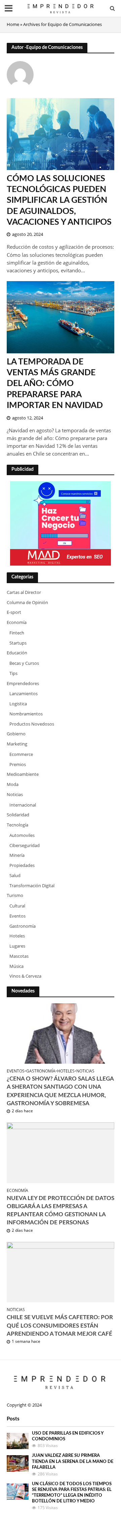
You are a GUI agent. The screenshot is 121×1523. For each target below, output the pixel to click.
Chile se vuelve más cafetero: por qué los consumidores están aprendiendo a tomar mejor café (60, 1325)
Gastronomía (40, 1071)
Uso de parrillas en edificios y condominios (67, 1436)
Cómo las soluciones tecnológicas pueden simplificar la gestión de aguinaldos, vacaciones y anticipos (59, 200)
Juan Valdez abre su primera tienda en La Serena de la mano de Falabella (72, 1461)
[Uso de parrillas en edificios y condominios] (18, 1441)
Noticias (85, 1071)
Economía (17, 1190)
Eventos (16, 1071)
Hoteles (66, 1071)
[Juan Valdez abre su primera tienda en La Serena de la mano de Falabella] (18, 1463)
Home (13, 24)
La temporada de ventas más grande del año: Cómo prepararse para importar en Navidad (55, 384)
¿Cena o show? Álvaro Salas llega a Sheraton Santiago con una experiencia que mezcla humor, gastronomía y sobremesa (60, 1091)
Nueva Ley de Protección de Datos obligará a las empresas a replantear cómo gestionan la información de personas (60, 1210)
